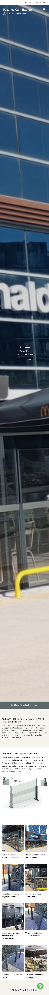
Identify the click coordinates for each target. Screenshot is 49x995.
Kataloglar (28, 2)
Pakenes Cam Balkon (17, 11)
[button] (44, 9)
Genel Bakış (15, 705)
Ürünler (19, 359)
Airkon (30, 359)
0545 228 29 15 (40, 2)
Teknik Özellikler (26, 705)
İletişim (36, 705)
